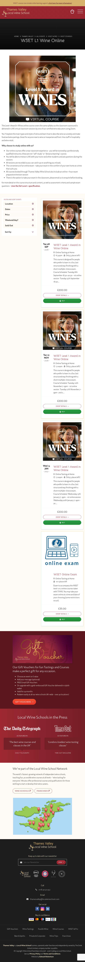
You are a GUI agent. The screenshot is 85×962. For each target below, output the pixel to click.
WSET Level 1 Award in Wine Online (67, 246)
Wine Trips (53, 936)
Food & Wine (43, 929)
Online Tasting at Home (64, 252)
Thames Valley (8, 945)
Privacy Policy (35, 954)
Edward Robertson (46, 956)
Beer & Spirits (19, 936)
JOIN (60, 862)
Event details (61, 295)
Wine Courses (58, 929)
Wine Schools (22, 791)
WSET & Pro (73, 929)
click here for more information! (60, 3)
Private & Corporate (37, 936)
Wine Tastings (28, 929)
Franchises (42, 791)
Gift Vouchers (23, 702)
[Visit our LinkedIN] (48, 909)
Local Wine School (24, 945)
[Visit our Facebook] (37, 909)
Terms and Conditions (51, 954)
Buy (63, 301)
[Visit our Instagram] (42, 909)
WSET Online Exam (65, 574)
